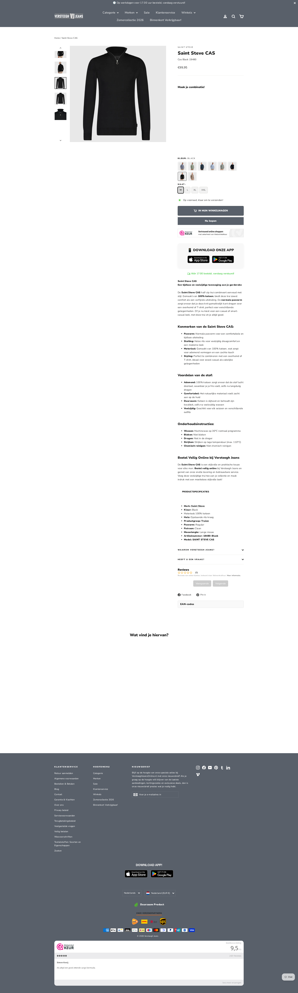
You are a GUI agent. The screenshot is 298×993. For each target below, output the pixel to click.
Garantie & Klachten (64, 799)
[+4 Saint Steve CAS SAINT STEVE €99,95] (186, 117)
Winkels (187, 12)
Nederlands (130, 892)
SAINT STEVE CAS (203, 539)
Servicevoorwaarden (64, 815)
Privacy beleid (61, 810)
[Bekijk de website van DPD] (154, 921)
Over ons (59, 804)
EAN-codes (187, 604)
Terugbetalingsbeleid (65, 820)
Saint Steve (185, 47)
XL (195, 189)
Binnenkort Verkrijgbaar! (165, 20)
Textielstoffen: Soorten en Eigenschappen (67, 844)
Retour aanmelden (63, 773)
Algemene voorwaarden (66, 778)
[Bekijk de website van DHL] (144, 922)
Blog (56, 789)
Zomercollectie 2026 (130, 20)
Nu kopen (211, 221)
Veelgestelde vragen (64, 826)
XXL (203, 189)
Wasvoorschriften (63, 836)
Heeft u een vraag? (191, 559)
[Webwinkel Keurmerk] (211, 233)
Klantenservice (165, 12)
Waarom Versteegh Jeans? (196, 550)
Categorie (109, 12)
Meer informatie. (234, 575)
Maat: (182, 184)
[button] (197, 96)
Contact (58, 794)
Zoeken (58, 850)
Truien (205, 521)
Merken (130, 12)
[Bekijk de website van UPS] (163, 921)
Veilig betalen (61, 831)
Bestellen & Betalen (64, 783)
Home (57, 38)
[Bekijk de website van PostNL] (135, 921)
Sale (147, 12)
